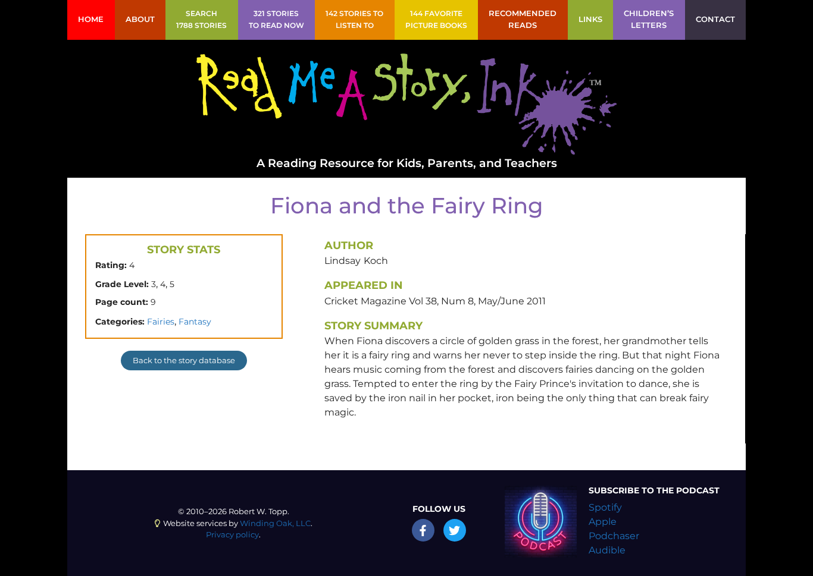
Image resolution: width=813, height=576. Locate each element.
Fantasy (195, 321)
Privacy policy (232, 534)
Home (91, 19)
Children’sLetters (649, 19)
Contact (715, 19)
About (140, 19)
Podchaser (614, 536)
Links (590, 19)
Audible (607, 550)
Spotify (605, 507)
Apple (603, 521)
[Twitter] (454, 530)
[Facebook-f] (423, 530)
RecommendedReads (522, 19)
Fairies (160, 321)
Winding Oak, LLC (275, 523)
